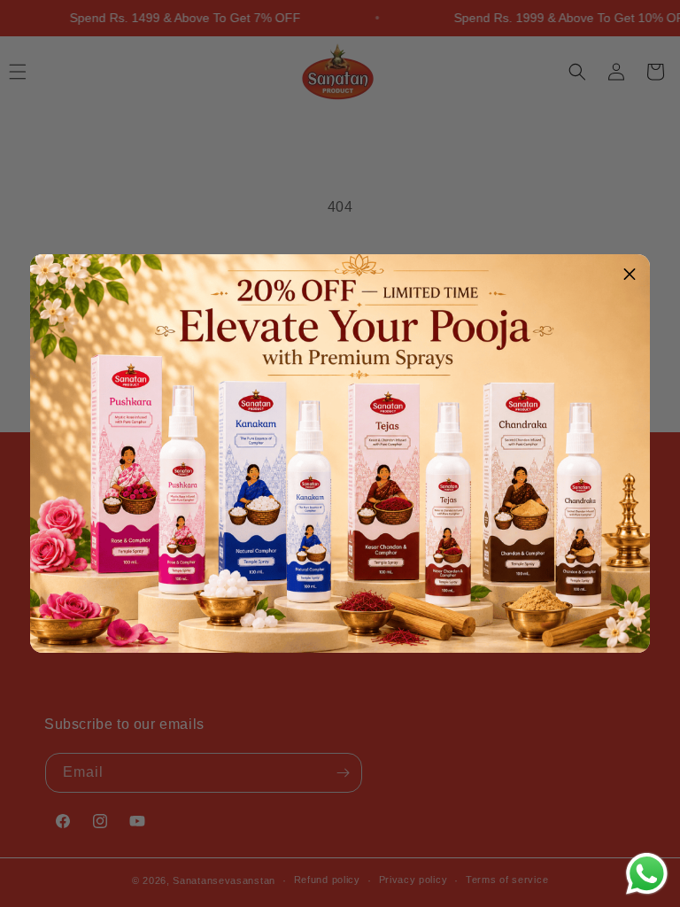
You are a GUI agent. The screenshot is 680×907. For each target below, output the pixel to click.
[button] (629, 274)
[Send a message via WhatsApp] (646, 873)
